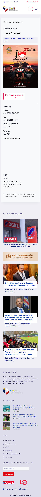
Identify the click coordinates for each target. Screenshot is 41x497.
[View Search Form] (31, 9)
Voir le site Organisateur (11, 138)
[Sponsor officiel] (8, 482)
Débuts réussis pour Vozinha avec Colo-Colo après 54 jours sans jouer (25, 415)
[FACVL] (10, 9)
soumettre (8, 474)
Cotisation (33, 2)
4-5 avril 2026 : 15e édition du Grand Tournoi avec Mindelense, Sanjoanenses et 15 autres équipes (19, 352)
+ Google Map (8, 187)
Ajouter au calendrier (16, 95)
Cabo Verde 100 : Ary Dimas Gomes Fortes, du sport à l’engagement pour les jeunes (25, 425)
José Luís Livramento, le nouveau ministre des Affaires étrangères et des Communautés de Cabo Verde (19, 317)
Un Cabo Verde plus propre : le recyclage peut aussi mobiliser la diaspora (24, 407)
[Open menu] (36, 9)
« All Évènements (10, 28)
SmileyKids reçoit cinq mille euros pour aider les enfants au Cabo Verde (20, 284)
